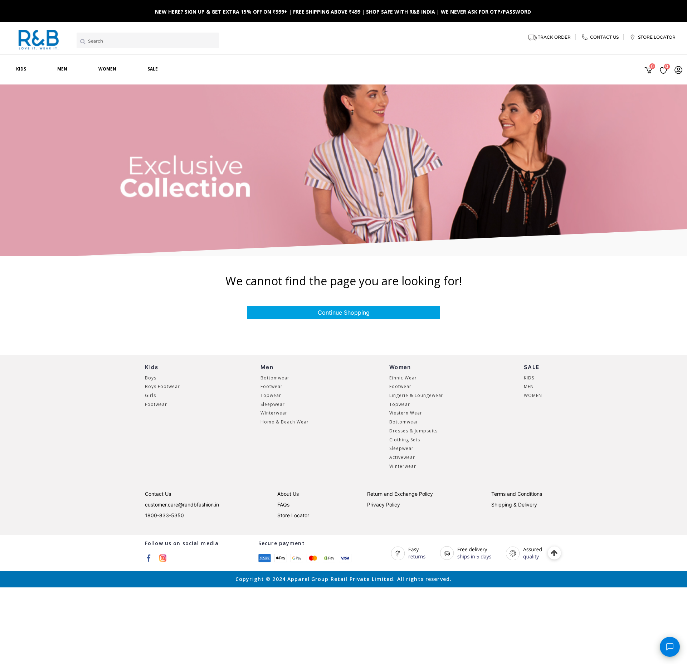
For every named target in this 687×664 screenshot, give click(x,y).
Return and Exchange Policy (400, 494)
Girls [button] (150, 395)
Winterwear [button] (273, 413)
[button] (678, 70)
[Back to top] (554, 553)
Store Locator (293, 515)
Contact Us (158, 494)
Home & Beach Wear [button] (284, 422)
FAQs (283, 504)
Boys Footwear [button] (162, 386)
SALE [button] (152, 69)
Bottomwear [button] (274, 378)
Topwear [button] (270, 395)
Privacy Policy (383, 504)
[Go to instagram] (162, 557)
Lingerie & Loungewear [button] (416, 395)
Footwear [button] (156, 404)
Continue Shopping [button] (344, 312)
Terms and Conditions (516, 494)
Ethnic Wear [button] (403, 378)
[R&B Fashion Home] (39, 39)
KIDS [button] (529, 378)
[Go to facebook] (148, 557)
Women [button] (107, 69)
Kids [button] (21, 69)
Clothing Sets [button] (404, 440)
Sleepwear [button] (272, 404)
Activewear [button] (402, 457)
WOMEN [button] (533, 395)
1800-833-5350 (164, 515)
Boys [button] (150, 378)
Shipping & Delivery (514, 504)
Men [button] (62, 69)
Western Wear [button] (405, 413)
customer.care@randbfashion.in (182, 504)
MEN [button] (529, 386)
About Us (288, 494)
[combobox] (148, 40)
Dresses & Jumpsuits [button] (413, 431)
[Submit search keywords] (83, 41)
